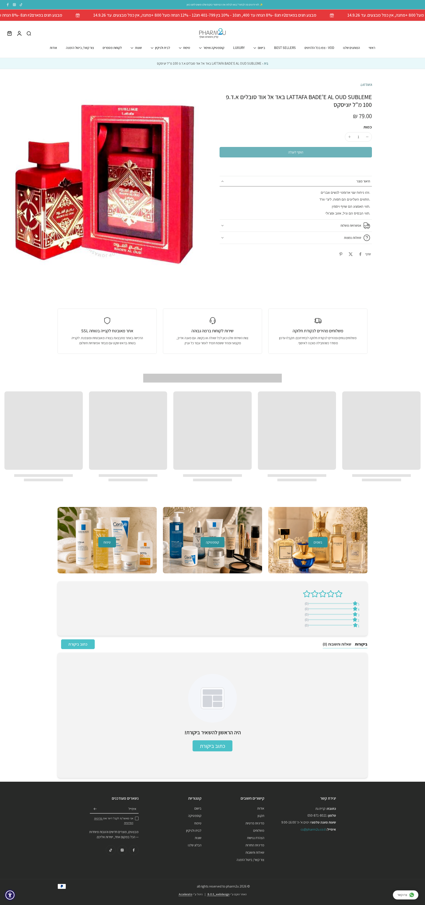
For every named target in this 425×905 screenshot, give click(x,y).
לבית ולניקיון (162, 48)
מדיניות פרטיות (254, 823)
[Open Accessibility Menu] (9, 895)
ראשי (372, 48)
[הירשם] (95, 809)
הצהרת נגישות (255, 837)
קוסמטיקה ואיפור (213, 48)
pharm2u (232, 886)
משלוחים (258, 830)
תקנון (261, 815)
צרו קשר (402, 895)
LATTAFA (366, 84)
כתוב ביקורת (77, 644)
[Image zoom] (104, 182)
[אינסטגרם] (14, 4)
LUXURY (239, 48)
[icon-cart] (9, 33)
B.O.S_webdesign (218, 894)
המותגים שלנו (351, 48)
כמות (367, 127)
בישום (261, 48)
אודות (53, 48)
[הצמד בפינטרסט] (341, 254)
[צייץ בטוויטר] (350, 254)
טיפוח (186, 48)
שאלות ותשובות (254, 852)
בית (266, 63)
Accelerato (185, 894)
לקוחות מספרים (112, 48)
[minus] (367, 136)
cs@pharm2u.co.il (313, 829)
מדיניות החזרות (254, 845)
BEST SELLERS (285, 48)
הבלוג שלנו (194, 845)
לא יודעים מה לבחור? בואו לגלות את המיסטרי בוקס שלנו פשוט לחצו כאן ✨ (225, 4)
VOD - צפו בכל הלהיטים (319, 48)
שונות (138, 48)
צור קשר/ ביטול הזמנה (80, 48)
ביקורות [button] (361, 644)
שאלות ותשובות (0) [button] (337, 644)
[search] (29, 33)
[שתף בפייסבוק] (360, 254)
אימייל (132, 808)
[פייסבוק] (7, 4)
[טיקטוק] (21, 4)
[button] (296, 152)
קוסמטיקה (194, 815)
